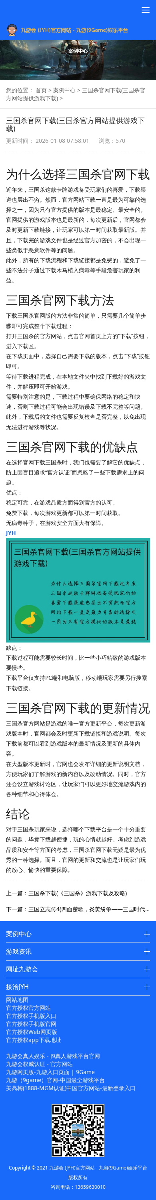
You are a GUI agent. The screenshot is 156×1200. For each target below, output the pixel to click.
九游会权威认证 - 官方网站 (39, 1064)
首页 (41, 90)
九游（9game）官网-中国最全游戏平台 (55, 1080)
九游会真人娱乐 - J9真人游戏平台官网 (53, 1056)
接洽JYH (17, 986)
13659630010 (90, 1187)
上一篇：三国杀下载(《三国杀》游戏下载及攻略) (66, 893)
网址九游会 (22, 969)
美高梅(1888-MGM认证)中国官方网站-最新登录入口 (71, 1088)
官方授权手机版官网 (31, 1024)
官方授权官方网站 (28, 1007)
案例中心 (64, 90)
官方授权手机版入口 (31, 1016)
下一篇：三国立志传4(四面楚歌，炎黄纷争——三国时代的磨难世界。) (78, 909)
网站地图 (17, 999)
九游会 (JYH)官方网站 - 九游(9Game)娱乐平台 (98, 1167)
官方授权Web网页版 (31, 1032)
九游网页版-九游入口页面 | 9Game (50, 1072)
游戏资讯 (19, 951)
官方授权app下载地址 (33, 1040)
